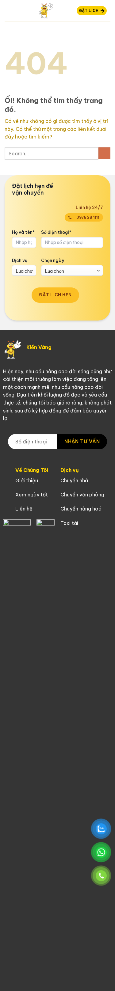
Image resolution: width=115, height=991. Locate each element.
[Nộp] (104, 153)
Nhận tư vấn (82, 441)
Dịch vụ (19, 260)
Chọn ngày (52, 260)
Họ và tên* (23, 232)
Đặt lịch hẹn (55, 295)
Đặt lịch (89, 10)
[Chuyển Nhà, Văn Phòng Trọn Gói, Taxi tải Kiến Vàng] (45, 10)
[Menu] (8, 10)
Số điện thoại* (56, 232)
